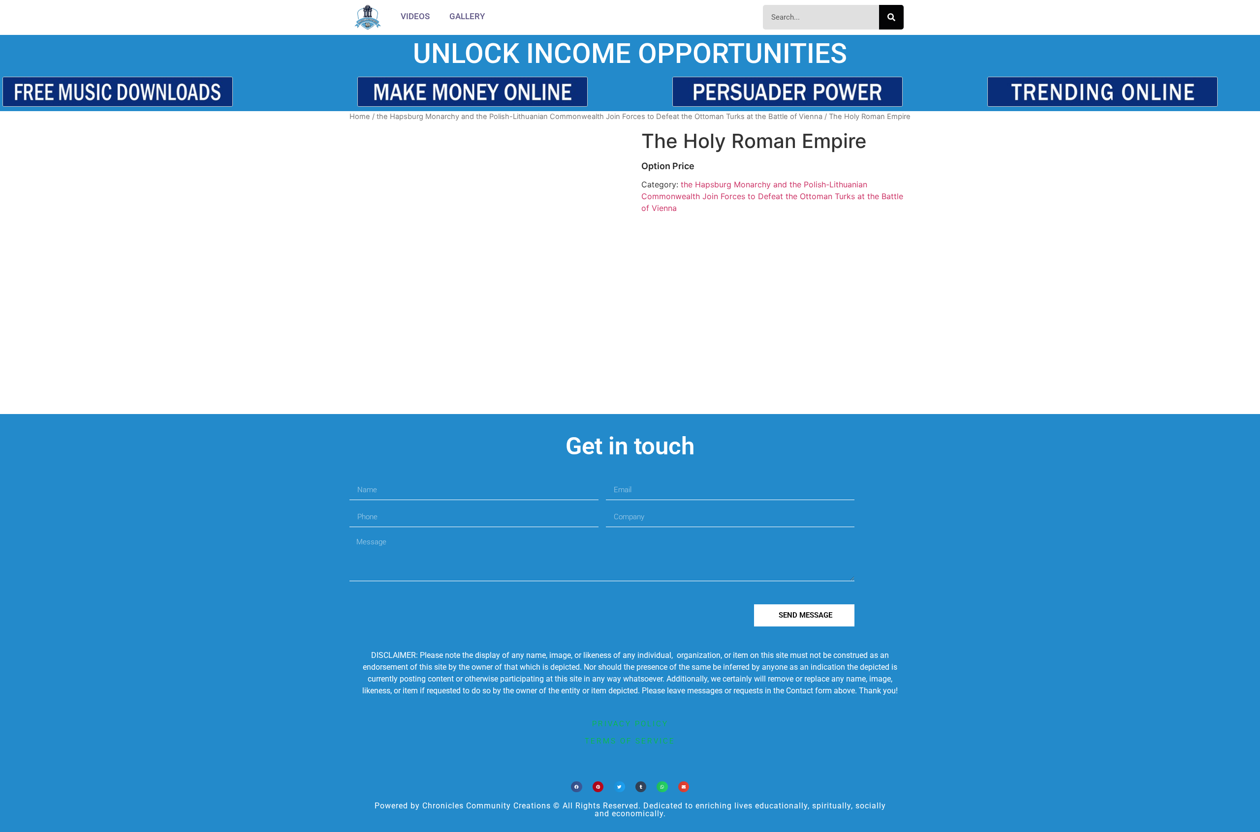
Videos (415, 16)
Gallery (467, 16)
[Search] (891, 17)
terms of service (630, 741)
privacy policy (630, 723)
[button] (576, 787)
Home (359, 116)
